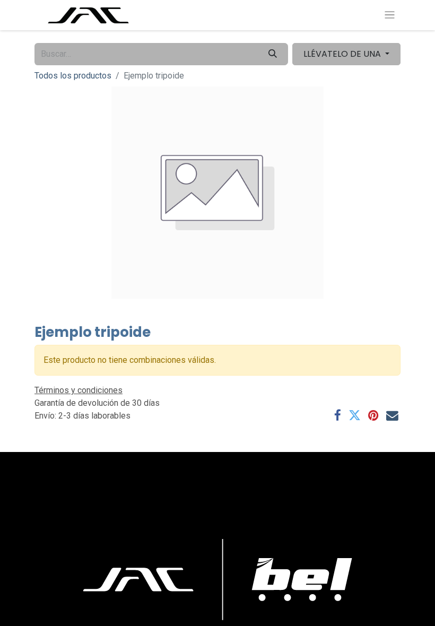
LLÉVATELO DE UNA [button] (343, 54)
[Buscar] (272, 54)
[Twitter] (355, 416)
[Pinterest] (373, 416)
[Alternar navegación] (390, 15)
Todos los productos (72, 76)
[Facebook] (337, 416)
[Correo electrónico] (392, 416)
